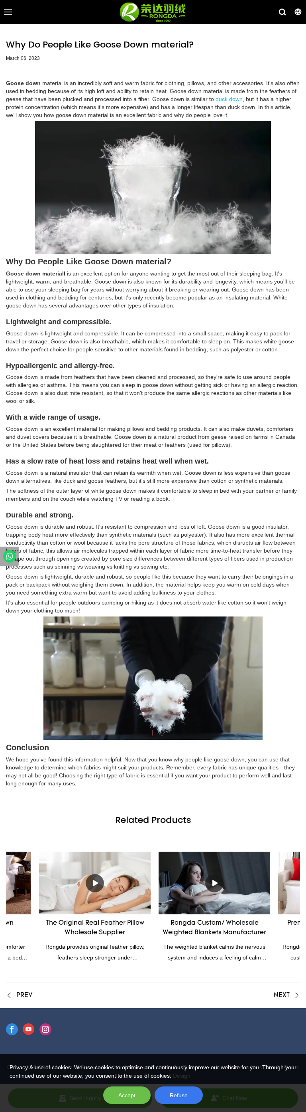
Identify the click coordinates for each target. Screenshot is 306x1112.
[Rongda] (9, 556)
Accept (126, 1095)
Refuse (179, 1095)
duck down (229, 99)
